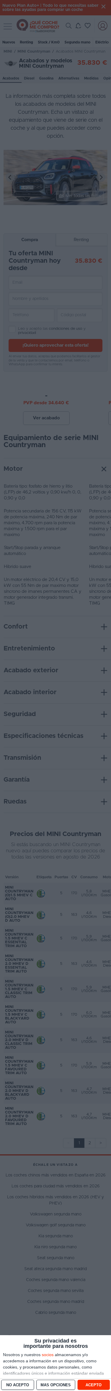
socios (48, 1355)
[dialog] (55, 1363)
